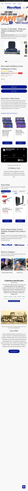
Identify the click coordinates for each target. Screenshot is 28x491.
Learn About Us (14, 351)
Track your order (8, 3)
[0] (26, 8)
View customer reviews (14, 301)
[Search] (24, 8)
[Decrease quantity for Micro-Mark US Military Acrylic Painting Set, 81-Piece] (2, 81)
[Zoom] (22, 43)
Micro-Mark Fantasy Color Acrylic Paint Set (20, 131)
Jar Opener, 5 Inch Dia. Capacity (7, 209)
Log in (2, 3)
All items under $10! (6, 191)
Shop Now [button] (22, 21)
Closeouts (15, 191)
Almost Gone (22, 191)
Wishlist (14, 3)
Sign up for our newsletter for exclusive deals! (15, 0)
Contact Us (20, 3)
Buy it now (14, 91)
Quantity (3, 79)
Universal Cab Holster (19, 209)
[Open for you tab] (23, 486)
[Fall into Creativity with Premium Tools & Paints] (14, 18)
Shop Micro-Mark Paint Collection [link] (9, 113)
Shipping (2, 75)
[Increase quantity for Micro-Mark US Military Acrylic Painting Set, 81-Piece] (6, 81)
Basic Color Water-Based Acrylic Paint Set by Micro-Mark (7, 132)
